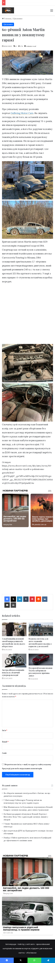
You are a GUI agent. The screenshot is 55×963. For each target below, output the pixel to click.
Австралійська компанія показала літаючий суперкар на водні (13, 672)
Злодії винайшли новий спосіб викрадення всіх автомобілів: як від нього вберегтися (13, 643)
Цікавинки (17, 19)
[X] (13, 599)
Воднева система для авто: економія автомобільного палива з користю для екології (40, 643)
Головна (7, 19)
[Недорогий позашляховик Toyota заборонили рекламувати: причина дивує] (41, 659)
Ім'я (4, 730)
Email (5, 742)
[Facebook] (7, 599)
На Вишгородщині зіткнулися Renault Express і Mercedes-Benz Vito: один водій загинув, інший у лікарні (26, 817)
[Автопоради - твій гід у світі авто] (8, 10)
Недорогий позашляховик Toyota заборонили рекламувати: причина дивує (40, 672)
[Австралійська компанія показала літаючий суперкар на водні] (14, 660)
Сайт (4, 753)
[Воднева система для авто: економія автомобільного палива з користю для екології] (41, 629)
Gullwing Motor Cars (22, 113)
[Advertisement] (27, 314)
